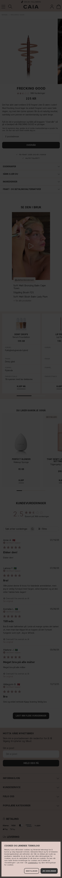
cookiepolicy (33, 862)
